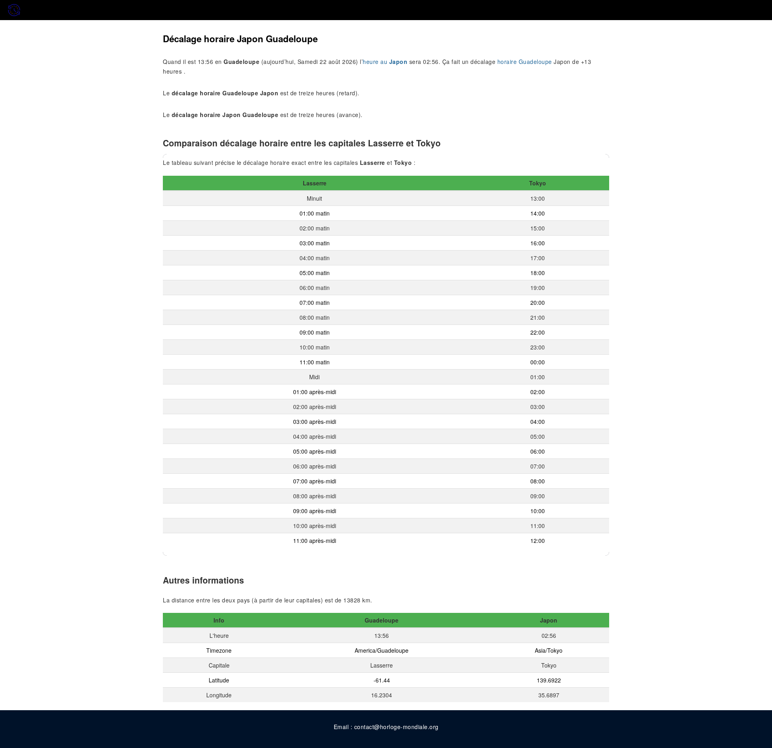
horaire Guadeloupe (524, 62)
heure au (385, 62)
